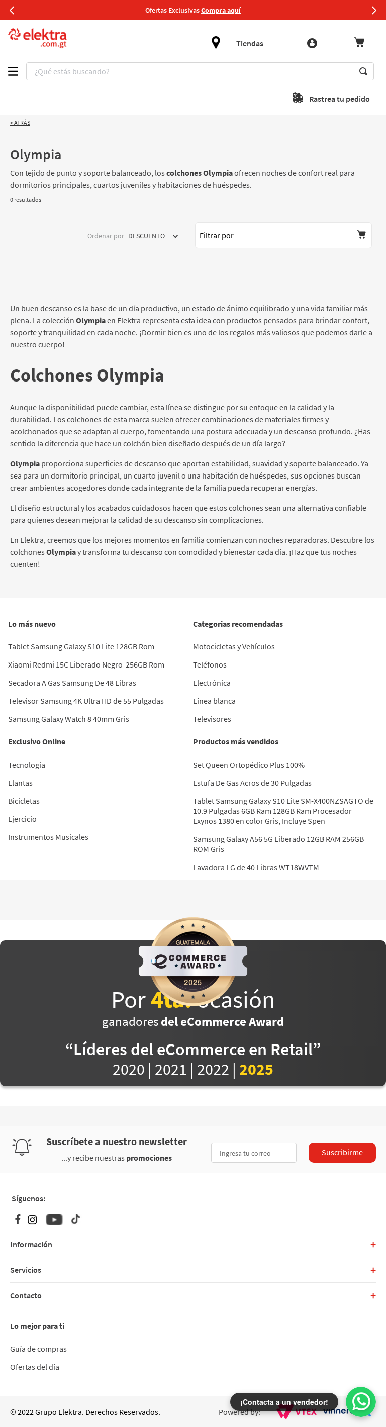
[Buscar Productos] (363, 71)
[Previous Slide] (12, 10)
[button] (283, 235)
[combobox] (200, 71)
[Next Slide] (374, 10)
